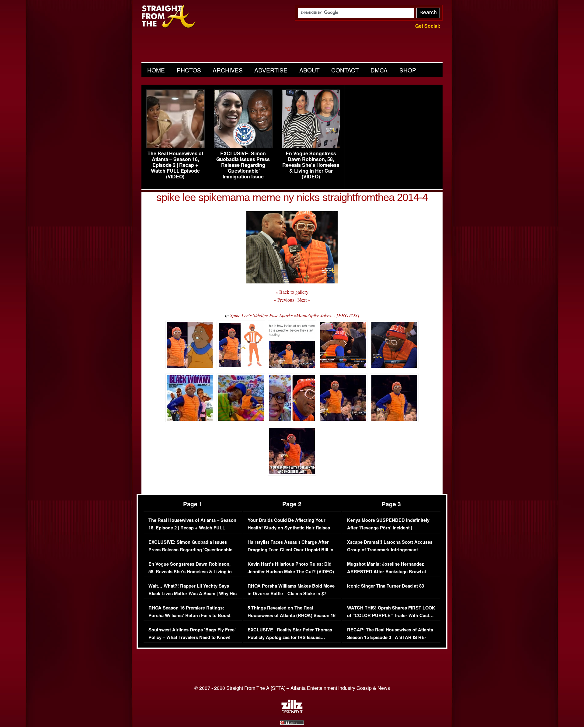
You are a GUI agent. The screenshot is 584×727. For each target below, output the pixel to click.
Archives (228, 70)
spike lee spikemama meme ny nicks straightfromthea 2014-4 (292, 197)
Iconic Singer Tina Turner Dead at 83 (385, 586)
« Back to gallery (292, 292)
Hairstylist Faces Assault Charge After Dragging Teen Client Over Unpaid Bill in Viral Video (290, 550)
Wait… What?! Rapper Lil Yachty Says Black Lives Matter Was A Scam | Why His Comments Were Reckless (192, 594)
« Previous (284, 300)
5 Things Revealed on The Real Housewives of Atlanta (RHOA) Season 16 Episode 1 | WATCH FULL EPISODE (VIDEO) (291, 619)
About (309, 70)
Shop (407, 70)
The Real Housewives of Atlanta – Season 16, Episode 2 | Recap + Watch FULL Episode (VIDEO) (175, 165)
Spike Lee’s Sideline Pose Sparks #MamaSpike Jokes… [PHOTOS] (294, 315)
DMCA (379, 70)
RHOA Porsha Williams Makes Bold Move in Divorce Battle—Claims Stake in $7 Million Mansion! (291, 594)
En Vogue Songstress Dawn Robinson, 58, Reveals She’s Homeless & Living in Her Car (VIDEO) (310, 165)
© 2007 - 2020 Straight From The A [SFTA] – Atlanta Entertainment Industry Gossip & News (292, 687)
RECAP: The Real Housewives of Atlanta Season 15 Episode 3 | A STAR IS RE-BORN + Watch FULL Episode (390, 637)
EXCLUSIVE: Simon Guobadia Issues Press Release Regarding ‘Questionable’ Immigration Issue (243, 165)
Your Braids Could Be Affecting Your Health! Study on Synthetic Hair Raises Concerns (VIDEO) (289, 528)
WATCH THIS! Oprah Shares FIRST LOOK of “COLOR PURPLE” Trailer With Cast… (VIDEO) (391, 616)
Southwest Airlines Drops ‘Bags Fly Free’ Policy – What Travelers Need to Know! (192, 634)
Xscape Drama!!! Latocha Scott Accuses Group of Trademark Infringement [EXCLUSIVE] (390, 550)
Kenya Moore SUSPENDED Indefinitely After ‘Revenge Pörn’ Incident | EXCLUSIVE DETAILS (388, 528)
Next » (303, 300)
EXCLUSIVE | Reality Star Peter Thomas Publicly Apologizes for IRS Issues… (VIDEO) (290, 637)
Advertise (270, 70)
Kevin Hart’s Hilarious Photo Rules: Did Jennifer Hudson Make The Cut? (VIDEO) (291, 568)
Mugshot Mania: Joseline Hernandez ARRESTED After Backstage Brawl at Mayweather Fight (386, 572)
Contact (345, 70)
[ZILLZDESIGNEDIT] (292, 712)
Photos (189, 70)
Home (156, 70)
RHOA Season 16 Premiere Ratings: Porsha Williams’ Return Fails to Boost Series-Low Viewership (189, 616)
